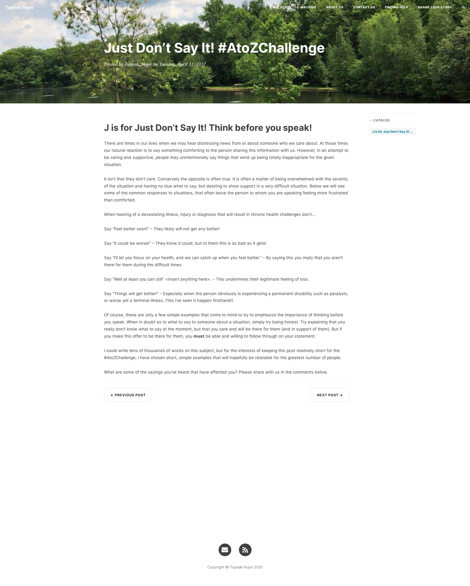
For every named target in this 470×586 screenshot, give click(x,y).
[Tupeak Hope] (245, 550)
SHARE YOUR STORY (435, 7)
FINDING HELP (396, 7)
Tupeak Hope (19, 7)
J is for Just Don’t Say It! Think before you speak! (393, 131)
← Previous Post (128, 395)
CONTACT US (364, 7)
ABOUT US (334, 7)
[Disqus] (226, 468)
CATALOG (381, 120)
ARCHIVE (308, 7)
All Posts (282, 7)
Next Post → (330, 395)
